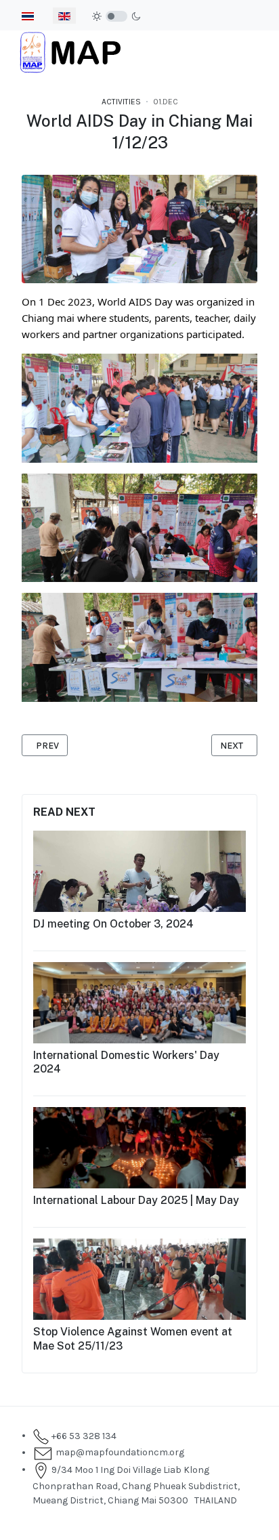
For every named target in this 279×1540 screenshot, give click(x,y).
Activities (121, 101)
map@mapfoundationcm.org (117, 1452)
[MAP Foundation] (70, 51)
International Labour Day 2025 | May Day (136, 1200)
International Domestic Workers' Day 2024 (126, 1062)
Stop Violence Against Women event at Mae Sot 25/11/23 (132, 1338)
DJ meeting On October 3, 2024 (113, 923)
